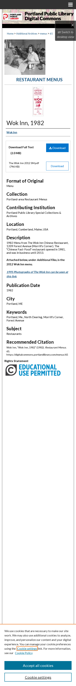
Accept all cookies (38, 665)
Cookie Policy (24, 653)
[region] (38, 655)
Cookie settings (27, 648)
